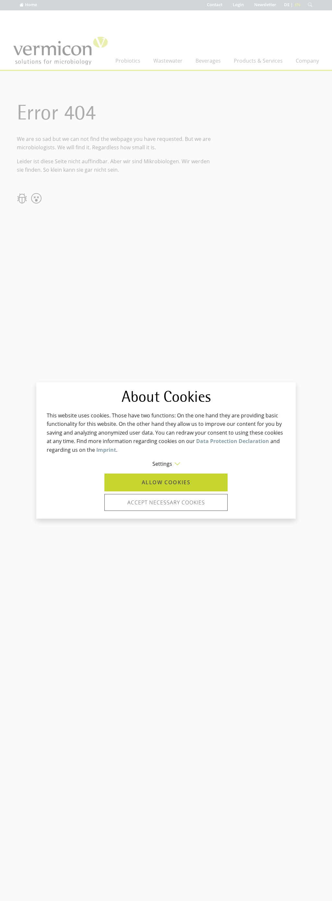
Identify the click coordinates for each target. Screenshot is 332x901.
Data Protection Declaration (232, 441)
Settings (162, 463)
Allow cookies (166, 482)
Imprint (106, 449)
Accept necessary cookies (166, 502)
